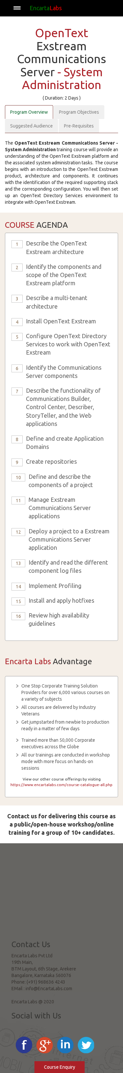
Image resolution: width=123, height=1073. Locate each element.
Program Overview (29, 112)
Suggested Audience (31, 125)
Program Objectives (79, 112)
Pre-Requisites (79, 125)
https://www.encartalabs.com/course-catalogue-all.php (61, 784)
